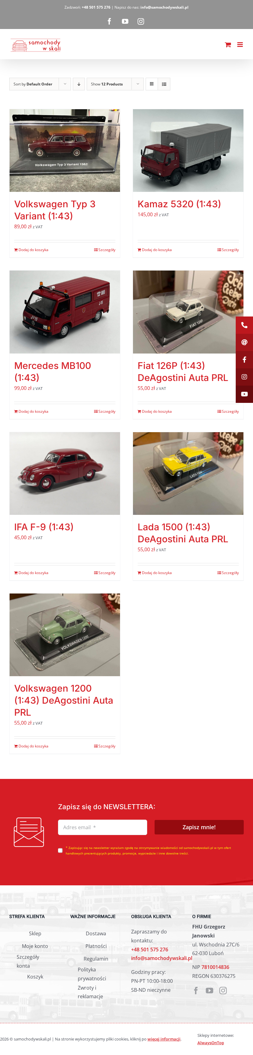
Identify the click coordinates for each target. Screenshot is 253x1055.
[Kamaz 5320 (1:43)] (188, 150)
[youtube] (209, 990)
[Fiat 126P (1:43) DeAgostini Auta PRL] (188, 312)
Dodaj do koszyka (33, 249)
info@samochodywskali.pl (161, 958)
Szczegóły (106, 249)
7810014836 (215, 967)
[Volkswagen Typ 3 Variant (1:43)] (65, 150)
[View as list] (164, 84)
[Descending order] (79, 84)
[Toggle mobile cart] (228, 44)
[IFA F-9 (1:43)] (65, 473)
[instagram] (223, 990)
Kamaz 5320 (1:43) (179, 203)
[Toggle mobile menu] (240, 44)
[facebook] (196, 990)
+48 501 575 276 (149, 949)
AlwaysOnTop (210, 1042)
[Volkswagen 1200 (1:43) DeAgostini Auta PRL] (65, 635)
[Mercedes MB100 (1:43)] (65, 312)
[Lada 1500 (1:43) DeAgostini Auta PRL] (188, 473)
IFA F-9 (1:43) (44, 526)
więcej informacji (163, 1039)
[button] (244, 325)
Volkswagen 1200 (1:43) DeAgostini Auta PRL (63, 700)
